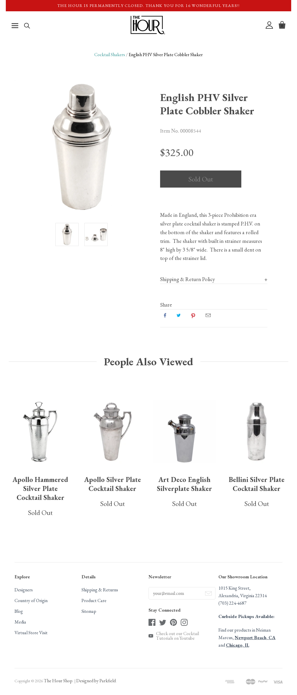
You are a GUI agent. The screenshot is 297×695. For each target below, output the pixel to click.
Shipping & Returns (100, 590)
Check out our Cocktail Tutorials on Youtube (177, 636)
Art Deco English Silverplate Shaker (184, 484)
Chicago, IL (237, 645)
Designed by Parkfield (96, 681)
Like (165, 315)
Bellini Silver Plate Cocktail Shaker (257, 484)
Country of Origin (31, 600)
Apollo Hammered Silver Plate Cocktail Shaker (40, 488)
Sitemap (89, 611)
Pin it (193, 315)
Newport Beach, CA (255, 638)
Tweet (178, 315)
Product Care (94, 600)
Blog (19, 611)
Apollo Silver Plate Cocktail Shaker (112, 484)
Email (208, 315)
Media (20, 622)
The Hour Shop (58, 681)
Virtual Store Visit (31, 633)
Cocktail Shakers (109, 55)
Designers (24, 590)
